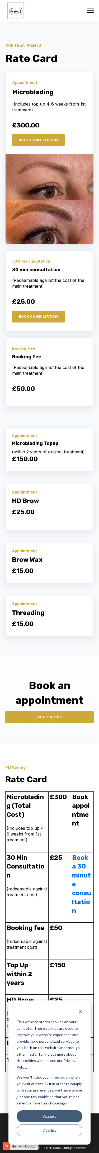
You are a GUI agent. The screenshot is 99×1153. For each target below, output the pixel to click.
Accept (49, 1116)
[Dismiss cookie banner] (80, 1012)
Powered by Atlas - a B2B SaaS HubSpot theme (49, 1148)
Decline (49, 1130)
